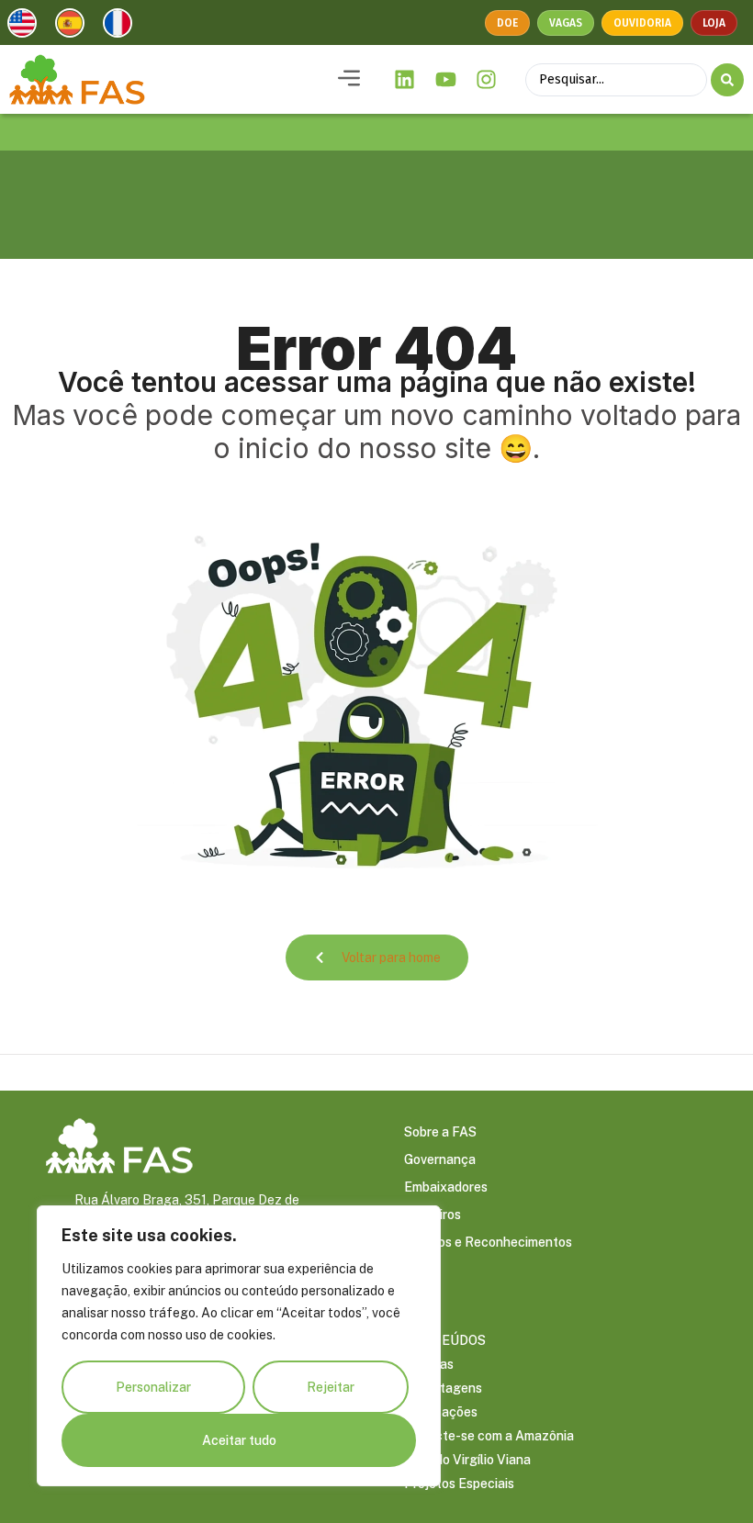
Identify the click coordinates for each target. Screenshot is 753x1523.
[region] (239, 1345)
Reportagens (443, 1388)
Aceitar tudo (239, 1440)
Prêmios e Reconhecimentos (488, 1242)
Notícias (429, 1364)
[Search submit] (727, 79)
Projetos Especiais (459, 1483)
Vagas (565, 23)
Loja (713, 23)
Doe (507, 23)
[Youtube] (445, 80)
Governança (440, 1159)
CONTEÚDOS (445, 1340)
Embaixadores (446, 1187)
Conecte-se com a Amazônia (489, 1435)
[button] (348, 79)
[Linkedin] (405, 80)
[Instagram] (487, 80)
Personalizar (153, 1387)
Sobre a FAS (440, 1132)
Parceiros (432, 1214)
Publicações (441, 1412)
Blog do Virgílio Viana (467, 1459)
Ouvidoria (642, 23)
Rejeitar (330, 1387)
